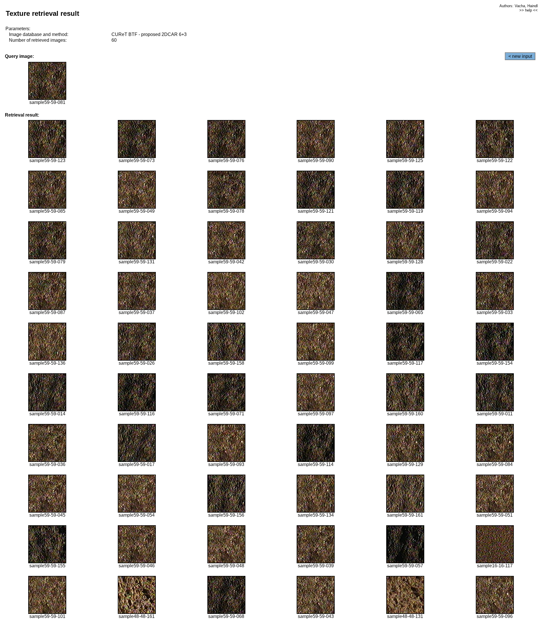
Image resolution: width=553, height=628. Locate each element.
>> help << (528, 10)
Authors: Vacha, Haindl (518, 6)
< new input (520, 56)
